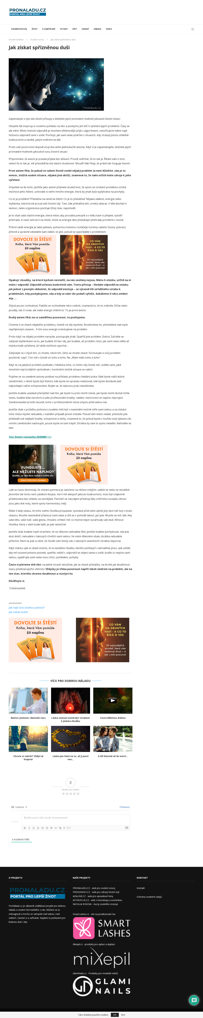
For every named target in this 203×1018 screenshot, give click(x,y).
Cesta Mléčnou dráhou (113, 717)
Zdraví (85, 29)
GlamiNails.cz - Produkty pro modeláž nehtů (95, 973)
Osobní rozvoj (19, 29)
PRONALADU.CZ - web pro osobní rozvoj (94, 888)
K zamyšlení (48, 29)
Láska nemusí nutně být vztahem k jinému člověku (70, 719)
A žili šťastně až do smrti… (113, 756)
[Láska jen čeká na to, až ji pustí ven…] (70, 739)
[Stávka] (38, 828)
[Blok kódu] (56, 828)
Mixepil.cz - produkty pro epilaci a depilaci (94, 944)
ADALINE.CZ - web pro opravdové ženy (93, 896)
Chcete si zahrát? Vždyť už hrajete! (28, 758)
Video (109, 29)
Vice (123, 1015)
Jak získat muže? (18, 612)
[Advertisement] (136, 12)
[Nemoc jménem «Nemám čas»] (28, 701)
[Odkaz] (60, 828)
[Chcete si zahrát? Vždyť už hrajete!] (28, 739)
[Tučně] (25, 828)
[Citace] (51, 828)
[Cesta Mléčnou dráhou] (112, 701)
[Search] (192, 29)
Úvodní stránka (16, 39)
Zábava (97, 29)
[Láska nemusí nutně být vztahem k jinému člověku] (70, 701)
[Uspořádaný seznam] (42, 828)
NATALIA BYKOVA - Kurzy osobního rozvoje (95, 904)
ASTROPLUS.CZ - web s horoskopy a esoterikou (97, 900)
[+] (69, 828)
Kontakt (141, 888)
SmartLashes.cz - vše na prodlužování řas (94, 914)
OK (114, 1014)
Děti (74, 29)
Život (35, 29)
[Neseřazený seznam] (47, 828)
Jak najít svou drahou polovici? (27, 607)
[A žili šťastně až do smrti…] (112, 739)
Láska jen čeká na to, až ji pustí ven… (70, 758)
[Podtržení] (33, 828)
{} (64, 828)
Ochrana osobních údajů (149, 896)
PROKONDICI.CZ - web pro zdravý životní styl (96, 892)
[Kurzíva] (29, 828)
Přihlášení (124, 807)
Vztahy (64, 29)
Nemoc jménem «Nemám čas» (28, 717)
